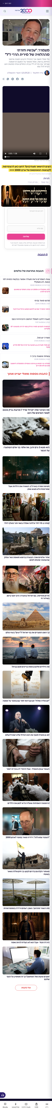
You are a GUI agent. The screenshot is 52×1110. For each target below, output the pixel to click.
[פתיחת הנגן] (3, 1095)
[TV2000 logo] (26, 11)
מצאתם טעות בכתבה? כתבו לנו (40, 174)
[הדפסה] (22, 79)
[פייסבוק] (17, 79)
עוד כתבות (26, 988)
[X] (12, 79)
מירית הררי (33, 182)
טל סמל (44, 182)
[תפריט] (47, 11)
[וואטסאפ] (7, 79)
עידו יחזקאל (37, 73)
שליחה (26, 237)
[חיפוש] (4, 11)
